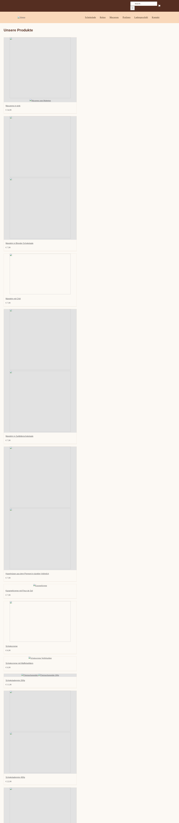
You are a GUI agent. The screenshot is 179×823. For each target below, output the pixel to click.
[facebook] (18, 6)
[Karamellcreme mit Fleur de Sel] (40, 585)
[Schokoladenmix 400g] (40, 732)
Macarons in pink (13, 106)
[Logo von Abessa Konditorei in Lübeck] (21, 17)
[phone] (31, 6)
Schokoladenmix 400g (15, 777)
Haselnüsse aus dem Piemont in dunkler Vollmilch (27, 574)
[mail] (27, 6)
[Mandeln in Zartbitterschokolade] (40, 371)
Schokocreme (12, 646)
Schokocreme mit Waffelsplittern (19, 663)
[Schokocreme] (40, 622)
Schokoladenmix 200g (15, 680)
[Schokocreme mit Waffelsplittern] (40, 658)
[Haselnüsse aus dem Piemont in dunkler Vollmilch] (40, 508)
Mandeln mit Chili (13, 299)
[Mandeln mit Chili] (40, 274)
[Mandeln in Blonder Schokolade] (40, 178)
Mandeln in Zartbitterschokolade (19, 436)
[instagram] (23, 6)
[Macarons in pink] (40, 69)
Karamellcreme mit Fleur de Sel (19, 591)
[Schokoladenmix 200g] (40, 675)
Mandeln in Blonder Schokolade (19, 243)
